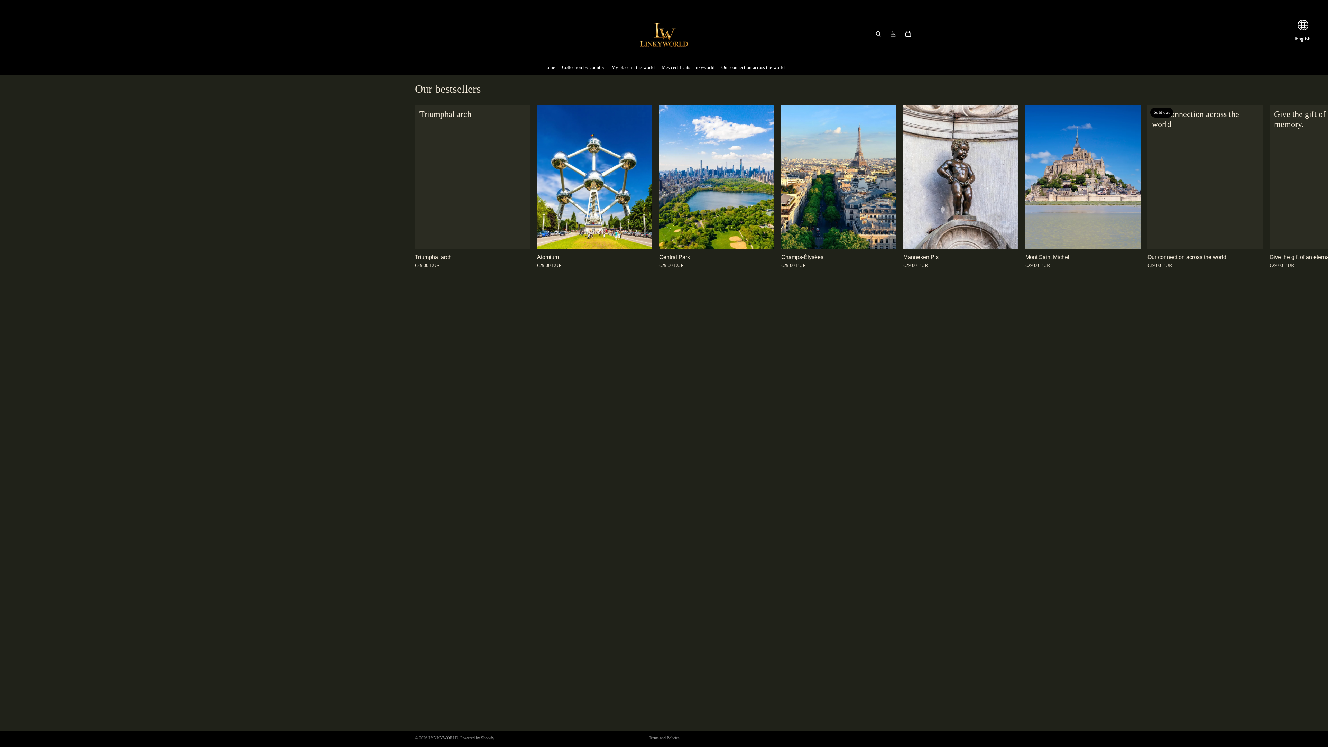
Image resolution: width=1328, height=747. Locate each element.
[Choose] (519, 238)
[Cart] (908, 34)
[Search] (878, 34)
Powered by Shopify (477, 738)
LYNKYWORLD (443, 738)
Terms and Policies (664, 738)
